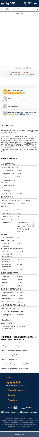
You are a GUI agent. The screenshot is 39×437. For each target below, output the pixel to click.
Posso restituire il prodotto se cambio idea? (15, 359)
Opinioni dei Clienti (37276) (14, 393)
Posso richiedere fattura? (10, 368)
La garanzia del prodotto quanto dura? (14, 354)
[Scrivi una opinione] (5, 68)
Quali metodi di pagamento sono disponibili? (16, 372)
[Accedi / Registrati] (25, 4)
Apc (2, 131)
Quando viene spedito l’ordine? (12, 363)
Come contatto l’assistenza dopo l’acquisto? (16, 377)
